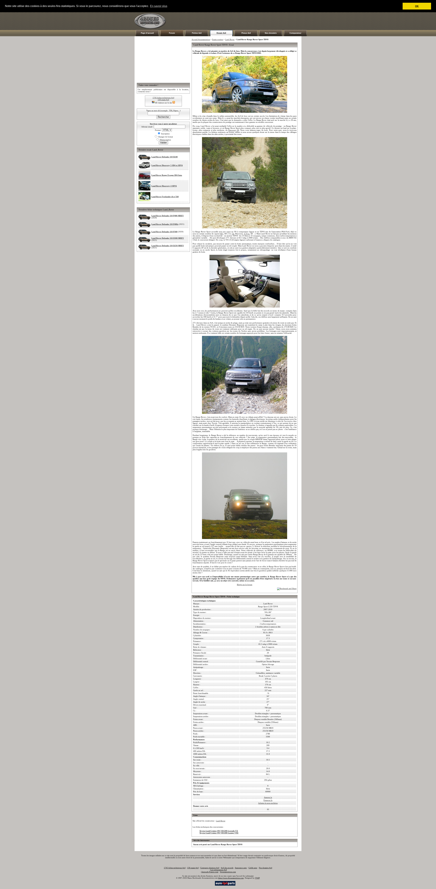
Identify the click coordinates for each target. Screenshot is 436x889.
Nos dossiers (271, 33)
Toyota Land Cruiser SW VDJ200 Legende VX (218, 831)
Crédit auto (252, 868)
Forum (172, 33)
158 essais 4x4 (163, 100)
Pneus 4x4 (246, 33)
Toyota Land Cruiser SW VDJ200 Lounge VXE (218, 833)
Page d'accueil (147, 33)
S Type (247, 234)
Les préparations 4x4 (218, 870)
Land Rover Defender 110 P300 (164, 232)
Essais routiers (217, 39)
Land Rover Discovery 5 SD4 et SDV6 (167, 165)
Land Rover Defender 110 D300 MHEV (167, 238)
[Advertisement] (239, 21)
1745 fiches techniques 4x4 (163, 98)
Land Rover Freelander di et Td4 (165, 197)
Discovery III (233, 130)
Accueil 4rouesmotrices (201, 39)
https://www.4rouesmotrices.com (231, 878)
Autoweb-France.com (209, 872)
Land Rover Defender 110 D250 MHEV (167, 246)
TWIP (257, 878)
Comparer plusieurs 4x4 (209, 868)
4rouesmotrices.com (228, 872)
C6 (233, 234)
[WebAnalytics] (207, 883)
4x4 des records (227, 868)
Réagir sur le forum (244, 585)
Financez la (267, 800)
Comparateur (295, 33)
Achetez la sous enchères (268, 803)
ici (268, 809)
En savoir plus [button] (158, 6)
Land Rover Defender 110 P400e (164, 224)
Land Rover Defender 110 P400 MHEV (167, 216)
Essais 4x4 (221, 33)
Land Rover (230, 39)
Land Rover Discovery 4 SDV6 (164, 186)
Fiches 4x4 (196, 33)
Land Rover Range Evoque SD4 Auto (166, 175)
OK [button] (417, 6)
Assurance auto (241, 868)
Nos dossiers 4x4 (265, 868)
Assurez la (268, 797)
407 (221, 234)
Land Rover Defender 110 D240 (164, 157)
